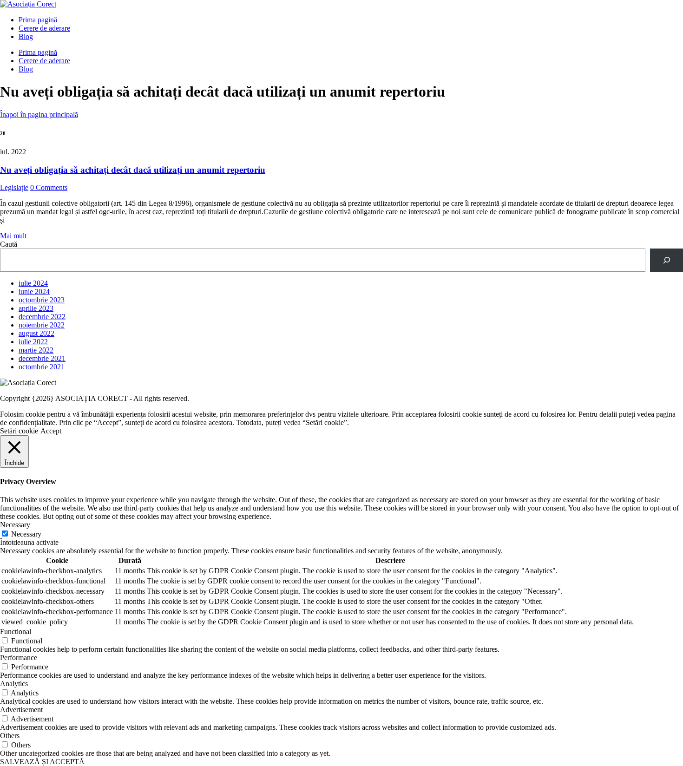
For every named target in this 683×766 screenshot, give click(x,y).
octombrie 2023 (42, 300)
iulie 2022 (33, 342)
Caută (8, 244)
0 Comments (48, 187)
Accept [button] (50, 431)
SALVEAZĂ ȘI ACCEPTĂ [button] (42, 762)
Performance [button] (18, 657)
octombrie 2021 (42, 367)
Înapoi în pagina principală (39, 114)
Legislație (14, 187)
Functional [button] (15, 631)
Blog (26, 36)
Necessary (26, 534)
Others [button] (10, 736)
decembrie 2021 (42, 358)
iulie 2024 (33, 283)
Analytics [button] (14, 683)
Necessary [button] (15, 525)
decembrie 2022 (42, 317)
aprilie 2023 (36, 308)
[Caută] (666, 260)
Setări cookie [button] (19, 431)
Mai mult (13, 236)
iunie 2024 (34, 291)
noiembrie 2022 (42, 325)
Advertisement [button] (21, 710)
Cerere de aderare (44, 28)
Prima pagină (38, 20)
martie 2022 (36, 350)
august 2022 (36, 333)
